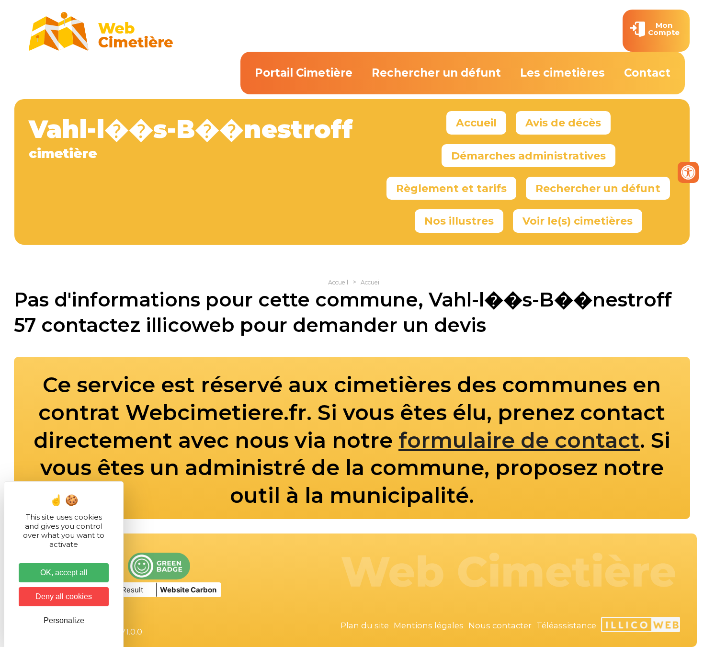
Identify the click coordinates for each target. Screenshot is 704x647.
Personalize (64, 620)
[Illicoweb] (640, 625)
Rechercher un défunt (436, 72)
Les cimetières (562, 72)
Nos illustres (459, 221)
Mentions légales (429, 625)
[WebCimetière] (101, 48)
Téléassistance (566, 625)
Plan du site (365, 625)
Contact (647, 72)
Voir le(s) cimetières (577, 221)
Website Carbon (188, 589)
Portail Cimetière (303, 72)
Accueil (476, 122)
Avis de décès (563, 122)
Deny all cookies (63, 596)
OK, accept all (64, 572)
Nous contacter (500, 625)
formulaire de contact (519, 440)
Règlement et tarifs (451, 188)
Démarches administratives (528, 155)
